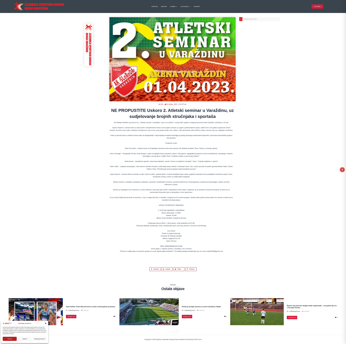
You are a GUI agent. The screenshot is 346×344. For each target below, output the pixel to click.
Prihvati (9, 339)
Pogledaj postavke (39, 339)
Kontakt (197, 6)
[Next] (176, 330)
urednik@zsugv (74, 310)
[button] (45, 323)
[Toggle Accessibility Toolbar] (342, 169)
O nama (172, 6)
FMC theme (198, 339)
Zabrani (24, 339)
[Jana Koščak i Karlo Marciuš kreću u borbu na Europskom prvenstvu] (36, 311)
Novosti (164, 6)
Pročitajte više (71, 316)
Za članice (185, 6)
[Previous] (170, 330)
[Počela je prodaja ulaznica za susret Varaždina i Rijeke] (149, 311)
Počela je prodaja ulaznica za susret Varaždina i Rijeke (201, 307)
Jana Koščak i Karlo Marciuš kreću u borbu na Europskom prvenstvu (90, 307)
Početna (155, 6)
